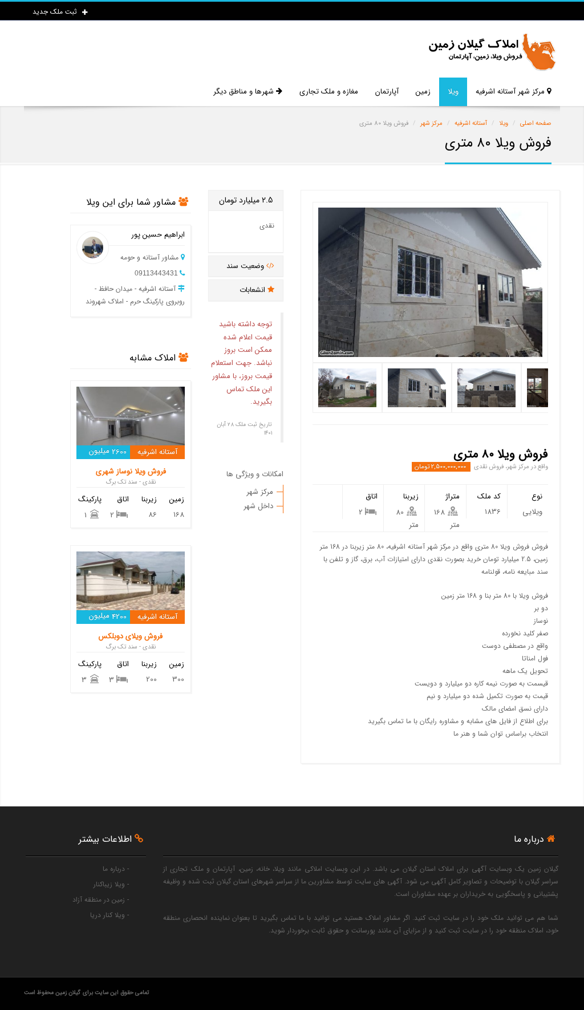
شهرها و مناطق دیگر (244, 92)
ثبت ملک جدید (56, 11)
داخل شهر (258, 506)
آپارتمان (387, 92)
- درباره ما (116, 868)
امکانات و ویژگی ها (254, 474)
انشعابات (253, 290)
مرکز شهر (259, 492)
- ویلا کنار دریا (109, 915)
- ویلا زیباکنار (111, 884)
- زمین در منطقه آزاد (100, 899)
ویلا (453, 92)
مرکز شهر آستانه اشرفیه (511, 92)
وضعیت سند (246, 266)
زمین (423, 92)
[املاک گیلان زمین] (491, 52)
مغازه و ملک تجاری (328, 92)
